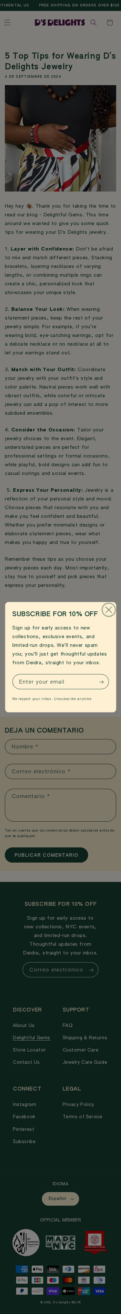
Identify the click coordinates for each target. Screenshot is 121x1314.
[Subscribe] (101, 681)
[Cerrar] (108, 609)
